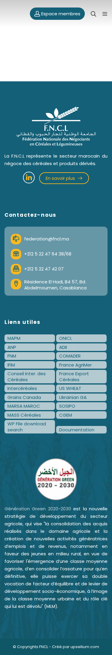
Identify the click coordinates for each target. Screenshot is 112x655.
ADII (63, 347)
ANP (11, 347)
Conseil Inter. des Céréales (26, 376)
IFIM (11, 365)
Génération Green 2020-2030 (37, 509)
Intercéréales (22, 388)
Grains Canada (24, 397)
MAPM (13, 338)
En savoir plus (61, 178)
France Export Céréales (74, 376)
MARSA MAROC (23, 406)
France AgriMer (75, 365)
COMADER (70, 356)
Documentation (76, 430)
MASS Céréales (24, 415)
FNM (11, 356)
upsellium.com (84, 646)
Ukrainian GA (73, 397)
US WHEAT (70, 388)
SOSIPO (67, 406)
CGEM (65, 415)
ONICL (65, 338)
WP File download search (26, 427)
